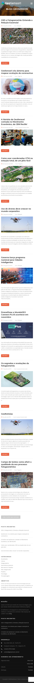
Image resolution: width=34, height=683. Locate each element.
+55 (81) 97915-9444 (9, 649)
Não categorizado (6, 569)
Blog (21, 589)
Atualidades (4, 559)
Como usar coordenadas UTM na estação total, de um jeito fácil (17, 159)
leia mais (4, 63)
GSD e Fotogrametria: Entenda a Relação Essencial (16, 21)
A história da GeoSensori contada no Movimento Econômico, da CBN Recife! (14, 122)
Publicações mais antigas (11, 517)
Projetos (3, 571)
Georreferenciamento (7, 565)
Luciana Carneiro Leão (23, 127)
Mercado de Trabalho (7, 567)
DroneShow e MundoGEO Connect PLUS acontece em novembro (14, 314)
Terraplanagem (5, 576)
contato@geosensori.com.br (11, 652)
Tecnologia (4, 574)
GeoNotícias (7, 414)
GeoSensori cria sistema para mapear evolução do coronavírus (17, 72)
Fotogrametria (5, 563)
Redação (19, 26)
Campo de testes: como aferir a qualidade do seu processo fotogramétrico (16, 464)
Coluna (3, 561)
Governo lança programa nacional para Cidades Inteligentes (13, 260)
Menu (31, 3)
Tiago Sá (20, 76)
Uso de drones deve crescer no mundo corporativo (16, 210)
